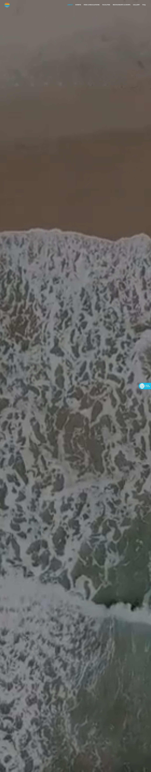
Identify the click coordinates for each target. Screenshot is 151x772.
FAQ (144, 5)
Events (78, 5)
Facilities (106, 5)
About (70, 5)
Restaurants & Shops (121, 5)
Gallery (136, 5)
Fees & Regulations (92, 5)
